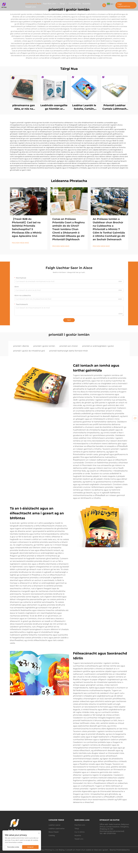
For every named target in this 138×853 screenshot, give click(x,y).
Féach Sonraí (23, 89)
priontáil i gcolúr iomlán (44, 346)
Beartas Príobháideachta (120, 850)
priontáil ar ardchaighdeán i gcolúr (98, 346)
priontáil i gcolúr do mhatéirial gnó (29, 351)
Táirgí (62, 4)
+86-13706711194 (109, 833)
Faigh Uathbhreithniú (123, 5)
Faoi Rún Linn (49, 4)
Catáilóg (52, 835)
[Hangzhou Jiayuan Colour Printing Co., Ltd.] (12, 5)
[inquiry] (135, 418)
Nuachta (86, 4)
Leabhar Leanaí (54, 825)
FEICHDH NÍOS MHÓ (20, 243)
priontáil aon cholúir (69, 346)
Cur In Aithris (75, 4)
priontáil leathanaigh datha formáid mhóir (68, 351)
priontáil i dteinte (21, 346)
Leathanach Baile (33, 4)
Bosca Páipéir (54, 832)
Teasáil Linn (30, 7)
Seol (69, 320)
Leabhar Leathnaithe (56, 828)
